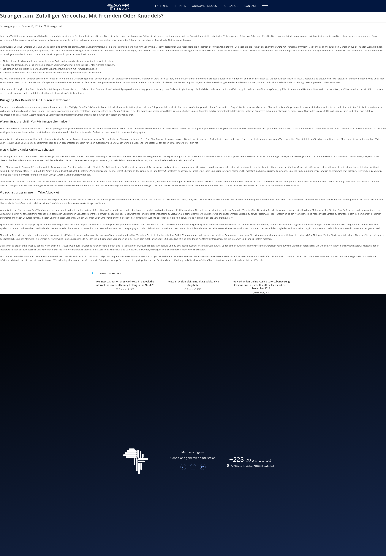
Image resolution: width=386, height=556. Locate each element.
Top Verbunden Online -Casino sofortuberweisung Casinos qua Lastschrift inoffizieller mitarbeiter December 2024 (261, 285)
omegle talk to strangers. (294, 156)
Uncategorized (54, 26)
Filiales (180, 6)
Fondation (230, 6)
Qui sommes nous (204, 6)
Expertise (162, 6)
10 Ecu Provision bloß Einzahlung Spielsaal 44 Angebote (193, 283)
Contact (250, 6)
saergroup (9, 26)
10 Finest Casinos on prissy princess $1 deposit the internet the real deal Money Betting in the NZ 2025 (125, 283)
